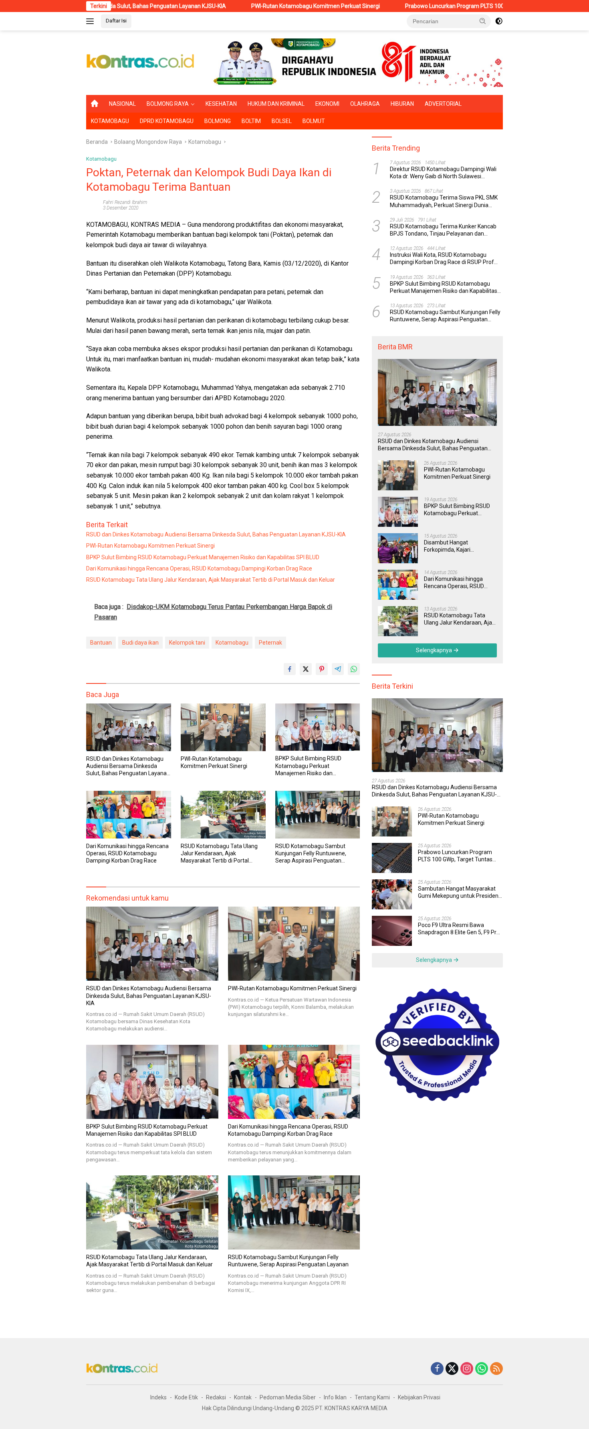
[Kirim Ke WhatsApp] (354, 669)
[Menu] (91, 21)
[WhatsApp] (481, 1369)
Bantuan (101, 642)
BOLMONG (217, 121)
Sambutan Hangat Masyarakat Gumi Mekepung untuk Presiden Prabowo (458, 892)
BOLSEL (282, 121)
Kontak (243, 1397)
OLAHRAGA (365, 104)
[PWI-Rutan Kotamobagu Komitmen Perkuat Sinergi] (223, 727)
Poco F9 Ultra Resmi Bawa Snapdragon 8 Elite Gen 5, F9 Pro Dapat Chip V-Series (459, 929)
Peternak (270, 642)
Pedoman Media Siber (288, 1397)
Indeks (158, 1397)
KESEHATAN (221, 104)
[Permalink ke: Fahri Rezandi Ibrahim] (92, 205)
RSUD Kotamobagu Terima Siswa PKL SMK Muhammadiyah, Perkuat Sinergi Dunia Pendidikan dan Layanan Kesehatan (444, 202)
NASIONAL (122, 104)
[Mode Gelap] (499, 21)
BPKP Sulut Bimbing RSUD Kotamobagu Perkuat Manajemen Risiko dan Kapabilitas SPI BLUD (202, 557)
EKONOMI (327, 104)
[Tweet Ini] (306, 669)
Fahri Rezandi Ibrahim (125, 202)
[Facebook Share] (290, 669)
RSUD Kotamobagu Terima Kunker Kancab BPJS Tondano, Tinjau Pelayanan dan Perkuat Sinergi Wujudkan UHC (443, 230)
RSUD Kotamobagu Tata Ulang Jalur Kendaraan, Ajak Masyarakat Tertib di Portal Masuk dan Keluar (210, 579)
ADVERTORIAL (443, 104)
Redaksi (216, 1397)
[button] (483, 20)
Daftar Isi (116, 21)
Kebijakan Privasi (419, 1397)
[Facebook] (437, 1369)
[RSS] (496, 1369)
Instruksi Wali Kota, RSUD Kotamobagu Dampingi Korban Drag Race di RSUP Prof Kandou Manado (442, 259)
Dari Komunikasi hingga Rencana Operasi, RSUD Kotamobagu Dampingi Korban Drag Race (199, 568)
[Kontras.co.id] (140, 62)
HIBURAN (402, 104)
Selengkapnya (434, 650)
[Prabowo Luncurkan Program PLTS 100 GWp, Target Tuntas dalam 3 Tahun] (392, 858)
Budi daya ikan (140, 642)
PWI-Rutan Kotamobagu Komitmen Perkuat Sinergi (256, 6)
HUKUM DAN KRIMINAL (276, 104)
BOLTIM (251, 121)
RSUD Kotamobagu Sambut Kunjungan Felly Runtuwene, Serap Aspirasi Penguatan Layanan (310, 854)
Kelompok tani (187, 642)
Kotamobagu (101, 159)
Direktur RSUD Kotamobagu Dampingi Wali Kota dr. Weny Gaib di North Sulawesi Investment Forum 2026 (443, 173)
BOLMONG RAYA (168, 104)
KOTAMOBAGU (110, 121)
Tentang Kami (372, 1397)
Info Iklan (335, 1397)
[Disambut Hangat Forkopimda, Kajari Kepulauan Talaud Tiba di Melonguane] (398, 548)
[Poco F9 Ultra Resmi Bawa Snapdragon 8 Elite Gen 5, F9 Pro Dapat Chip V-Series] (392, 931)
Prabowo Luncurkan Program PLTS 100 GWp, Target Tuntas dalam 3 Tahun (440, 6)
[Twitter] (452, 1369)
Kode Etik (186, 1397)
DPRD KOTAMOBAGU (167, 121)
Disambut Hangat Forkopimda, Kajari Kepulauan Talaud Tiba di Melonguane (455, 546)
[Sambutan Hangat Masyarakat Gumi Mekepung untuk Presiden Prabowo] (392, 894)
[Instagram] (466, 1369)
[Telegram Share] (338, 669)
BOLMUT (314, 121)
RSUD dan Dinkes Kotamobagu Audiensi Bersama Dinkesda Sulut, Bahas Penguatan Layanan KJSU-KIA (216, 534)
